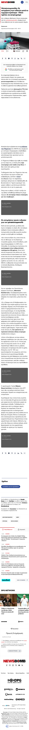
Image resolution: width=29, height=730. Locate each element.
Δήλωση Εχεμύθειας (20, 673)
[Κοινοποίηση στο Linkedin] (18, 58)
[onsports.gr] (20, 689)
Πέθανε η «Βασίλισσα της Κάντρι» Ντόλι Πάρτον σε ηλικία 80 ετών (7, 611)
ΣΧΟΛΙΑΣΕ (17, 51)
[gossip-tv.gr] (8, 689)
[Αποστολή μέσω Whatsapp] (15, 58)
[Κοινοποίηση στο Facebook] (2, 58)
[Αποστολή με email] (24, 58)
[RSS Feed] (22, 665)
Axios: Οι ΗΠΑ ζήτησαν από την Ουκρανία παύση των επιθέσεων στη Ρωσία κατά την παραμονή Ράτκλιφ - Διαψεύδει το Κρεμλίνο (13, 565)
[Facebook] (6, 665)
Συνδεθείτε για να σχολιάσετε (11, 486)
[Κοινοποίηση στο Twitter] (5, 58)
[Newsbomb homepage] (8, 2)
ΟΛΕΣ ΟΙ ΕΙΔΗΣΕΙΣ (21, 580)
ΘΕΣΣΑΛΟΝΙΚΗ (14, 521)
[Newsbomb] (14, 661)
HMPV (17, 517)
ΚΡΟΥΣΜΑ (5, 521)
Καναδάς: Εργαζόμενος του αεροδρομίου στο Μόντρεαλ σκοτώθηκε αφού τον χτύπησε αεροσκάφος (13, 548)
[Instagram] (13, 665)
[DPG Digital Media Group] (14, 681)
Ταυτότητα (3, 673)
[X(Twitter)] (16, 665)
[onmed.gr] (20, 699)
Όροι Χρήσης (11, 673)
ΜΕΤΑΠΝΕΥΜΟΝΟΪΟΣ (7, 517)
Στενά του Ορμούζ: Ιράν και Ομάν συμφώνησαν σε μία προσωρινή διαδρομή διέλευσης (14, 573)
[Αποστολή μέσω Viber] (12, 58)
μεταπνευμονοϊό (11, 20)
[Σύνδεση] (22, 2)
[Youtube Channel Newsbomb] (19, 665)
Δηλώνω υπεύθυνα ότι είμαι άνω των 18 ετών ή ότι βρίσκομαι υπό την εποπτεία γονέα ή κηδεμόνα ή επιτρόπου (13, 645)
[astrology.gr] (20, 694)
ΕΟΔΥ (19, 176)
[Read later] (27, 51)
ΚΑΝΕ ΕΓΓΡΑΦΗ (13, 651)
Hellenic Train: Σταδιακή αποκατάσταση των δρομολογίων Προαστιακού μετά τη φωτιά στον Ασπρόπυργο (14, 556)
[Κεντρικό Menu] (26, 2)
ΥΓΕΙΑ (2, 51)
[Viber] (9, 665)
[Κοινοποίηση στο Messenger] (8, 58)
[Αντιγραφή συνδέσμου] (23, 51)
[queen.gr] (8, 694)
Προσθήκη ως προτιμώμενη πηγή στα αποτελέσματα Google (15, 69)
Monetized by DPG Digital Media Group (18, 705)
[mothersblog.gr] (8, 699)
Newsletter (13, 509)
